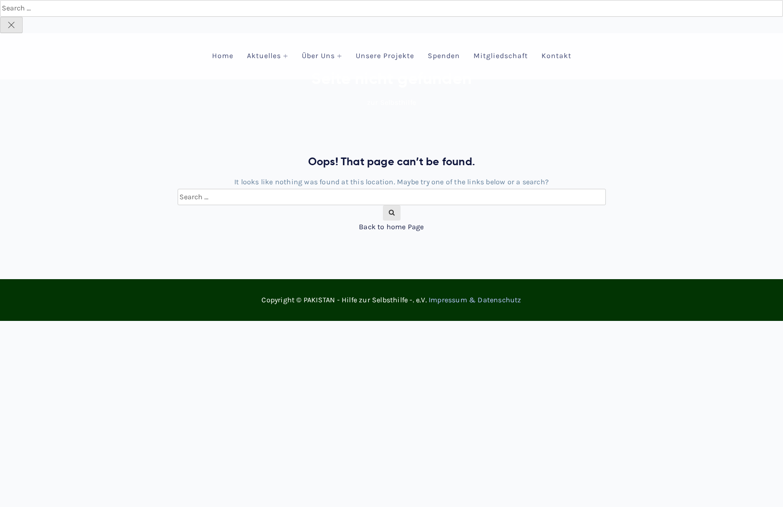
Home (222, 55)
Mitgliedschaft (501, 55)
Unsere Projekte (385, 55)
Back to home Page (391, 226)
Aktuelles (264, 55)
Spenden (444, 55)
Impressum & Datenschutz (475, 299)
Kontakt (556, 55)
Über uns (318, 55)
